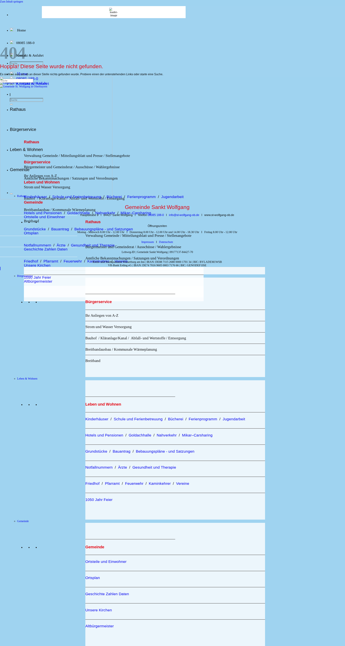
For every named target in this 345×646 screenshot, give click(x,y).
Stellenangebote (117, 156)
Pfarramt (50, 261)
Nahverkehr (105, 213)
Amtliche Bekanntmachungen (108, 258)
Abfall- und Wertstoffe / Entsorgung (158, 338)
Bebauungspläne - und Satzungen (103, 229)
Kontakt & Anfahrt (30, 55)
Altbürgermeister (38, 281)
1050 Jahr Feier (37, 277)
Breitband (31, 221)
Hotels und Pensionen (43, 213)
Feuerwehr (73, 261)
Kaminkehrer (98, 261)
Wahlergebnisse (169, 247)
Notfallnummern (37, 245)
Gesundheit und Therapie (154, 467)
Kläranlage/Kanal (113, 338)
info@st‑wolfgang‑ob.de (184, 215)
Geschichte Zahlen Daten (46, 249)
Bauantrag (60, 229)
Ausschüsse (145, 247)
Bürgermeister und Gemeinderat (109, 247)
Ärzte (61, 245)
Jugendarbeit (172, 197)
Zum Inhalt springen (11, 1)
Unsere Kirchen (37, 265)
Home (21, 30)
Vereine (121, 261)
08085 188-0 (25, 43)
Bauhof (91, 338)
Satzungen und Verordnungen (156, 258)
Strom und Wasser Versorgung (108, 327)
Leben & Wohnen (27, 378)
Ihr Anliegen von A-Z (101, 315)
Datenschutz (166, 241)
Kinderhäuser (96, 419)
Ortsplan (31, 233)
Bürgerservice (25, 275)
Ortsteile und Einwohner (44, 217)
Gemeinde (23, 521)
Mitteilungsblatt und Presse (142, 235)
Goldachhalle (78, 213)
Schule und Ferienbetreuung (138, 419)
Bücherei (114, 197)
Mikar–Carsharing (136, 213)
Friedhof (31, 261)
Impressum (147, 241)
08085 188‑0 (156, 215)
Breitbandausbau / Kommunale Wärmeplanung (60, 210)
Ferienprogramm (142, 197)
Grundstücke (35, 229)
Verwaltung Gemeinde (102, 235)
